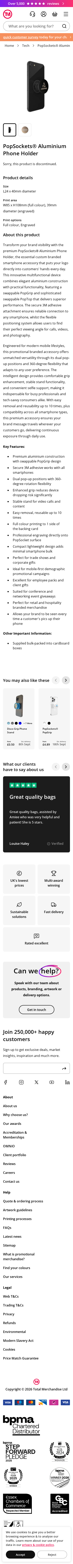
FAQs (7, 1227)
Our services (13, 1277)
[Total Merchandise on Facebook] (5, 1082)
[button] (36, 26)
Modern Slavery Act (18, 1340)
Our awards (12, 1123)
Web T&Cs (11, 1296)
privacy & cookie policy (38, 1545)
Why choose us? (15, 1115)
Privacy (8, 1314)
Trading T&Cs (13, 1305)
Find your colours (16, 1268)
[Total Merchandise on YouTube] (51, 1082)
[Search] (64, 26)
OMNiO (9, 1146)
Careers (9, 1172)
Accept (20, 1555)
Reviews (9, 1164)
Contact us (11, 1181)
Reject (52, 1555)
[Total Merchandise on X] (36, 1082)
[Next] (66, 680)
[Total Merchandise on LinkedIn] (67, 1082)
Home (9, 45)
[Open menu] (66, 14)
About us (10, 1106)
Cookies (9, 1349)
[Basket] (55, 14)
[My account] (44, 14)
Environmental (14, 1332)
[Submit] (64, 1068)
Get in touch (36, 1010)
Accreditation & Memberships (15, 1135)
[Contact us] (32, 14)
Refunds (9, 1323)
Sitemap (9, 1245)
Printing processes (17, 1219)
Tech (25, 45)
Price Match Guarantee (21, 1358)
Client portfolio (14, 1155)
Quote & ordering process (23, 1201)
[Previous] (56, 680)
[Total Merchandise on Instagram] (21, 1082)
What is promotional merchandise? (18, 1256)
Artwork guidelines (17, 1210)
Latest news (12, 1236)
